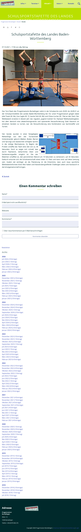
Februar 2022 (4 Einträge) (11, 388)
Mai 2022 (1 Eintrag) (9, 381)
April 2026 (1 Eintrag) (9, 264)
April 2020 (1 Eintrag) (9, 442)
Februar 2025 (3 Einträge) (11, 296)
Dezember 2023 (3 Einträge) (12, 336)
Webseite (5, 211)
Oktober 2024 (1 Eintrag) (11, 310)
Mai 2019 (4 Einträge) (9, 471)
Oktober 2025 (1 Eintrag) (11, 283)
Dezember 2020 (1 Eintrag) (12, 427)
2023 (4, 334)
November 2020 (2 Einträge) (12, 429)
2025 (4, 276)
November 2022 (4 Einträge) (12, 368)
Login (77, 528)
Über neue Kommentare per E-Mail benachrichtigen (23, 231)
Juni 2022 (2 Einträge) (10, 378)
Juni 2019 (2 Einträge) (10, 468)
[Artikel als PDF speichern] (7, 27)
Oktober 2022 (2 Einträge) (11, 371)
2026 (4, 257)
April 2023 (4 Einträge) (10, 354)
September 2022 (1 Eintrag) (12, 373)
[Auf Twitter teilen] (15, 27)
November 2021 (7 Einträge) (12, 400)
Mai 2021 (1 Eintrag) (9, 413)
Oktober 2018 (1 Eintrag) (11, 493)
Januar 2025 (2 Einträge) (11, 298)
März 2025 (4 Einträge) (10, 293)
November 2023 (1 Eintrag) (12, 339)
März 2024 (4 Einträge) (10, 325)
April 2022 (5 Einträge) (10, 383)
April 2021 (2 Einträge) (10, 415)
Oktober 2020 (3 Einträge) (11, 432)
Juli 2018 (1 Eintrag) (9, 495)
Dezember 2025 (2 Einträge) (12, 278)
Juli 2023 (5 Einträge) (9, 347)
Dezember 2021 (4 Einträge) (12, 397)
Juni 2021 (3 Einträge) (10, 410)
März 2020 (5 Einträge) (10, 444)
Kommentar (7, 219)
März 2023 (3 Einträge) (10, 357)
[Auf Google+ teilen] (19, 27)
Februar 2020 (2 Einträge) (11, 447)
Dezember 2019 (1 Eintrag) (12, 456)
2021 (4, 395)
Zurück (6, 176)
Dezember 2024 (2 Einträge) (12, 305)
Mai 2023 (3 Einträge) (9, 352)
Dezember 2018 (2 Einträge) (12, 487)
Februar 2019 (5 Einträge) (11, 479)
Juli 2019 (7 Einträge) (9, 466)
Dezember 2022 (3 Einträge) (12, 366)
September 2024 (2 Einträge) (12, 312)
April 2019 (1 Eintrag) (9, 474)
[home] (8, 3)
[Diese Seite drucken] (4, 27)
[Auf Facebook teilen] (11, 27)
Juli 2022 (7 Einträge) (9, 376)
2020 (4, 424)
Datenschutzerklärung (67, 528)
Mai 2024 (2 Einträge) (9, 320)
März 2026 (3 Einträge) (10, 267)
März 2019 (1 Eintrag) (10, 476)
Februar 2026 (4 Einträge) (11, 269)
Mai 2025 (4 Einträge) (9, 291)
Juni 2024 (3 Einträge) (10, 317)
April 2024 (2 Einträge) (10, 322)
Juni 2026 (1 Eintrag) (9, 262)
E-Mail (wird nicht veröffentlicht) (14, 202)
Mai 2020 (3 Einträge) (9, 439)
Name (5, 194)
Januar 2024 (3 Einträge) (11, 330)
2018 (4, 485)
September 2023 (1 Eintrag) (12, 344)
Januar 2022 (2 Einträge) (11, 391)
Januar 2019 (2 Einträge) (11, 481)
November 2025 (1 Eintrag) (12, 281)
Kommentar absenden (40, 236)
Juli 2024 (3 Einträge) (9, 315)
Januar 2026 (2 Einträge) (11, 272)
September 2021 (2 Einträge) (12, 405)
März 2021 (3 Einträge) (10, 418)
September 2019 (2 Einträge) (12, 463)
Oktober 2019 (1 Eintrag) (11, 461)
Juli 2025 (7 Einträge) (9, 286)
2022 (4, 363)
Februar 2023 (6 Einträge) (11, 359)
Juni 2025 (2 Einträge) (10, 288)
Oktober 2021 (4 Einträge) (11, 402)
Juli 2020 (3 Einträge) (9, 437)
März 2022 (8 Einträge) (10, 386)
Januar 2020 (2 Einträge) (11, 449)
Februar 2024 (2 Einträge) (11, 328)
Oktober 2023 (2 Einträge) (11, 342)
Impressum (56, 528)
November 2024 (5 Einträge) (12, 307)
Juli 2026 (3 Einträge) (9, 259)
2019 (4, 453)
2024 (4, 302)
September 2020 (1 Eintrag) (12, 434)
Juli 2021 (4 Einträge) (9, 407)
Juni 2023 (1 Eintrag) (9, 349)
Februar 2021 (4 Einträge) (11, 420)
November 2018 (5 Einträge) (12, 490)
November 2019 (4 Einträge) (12, 458)
